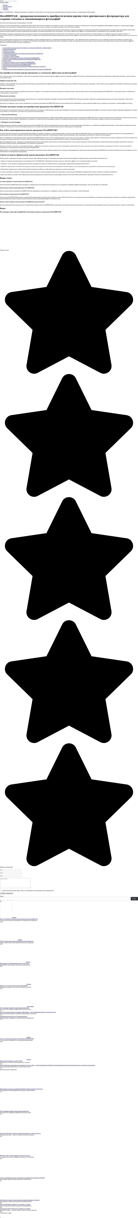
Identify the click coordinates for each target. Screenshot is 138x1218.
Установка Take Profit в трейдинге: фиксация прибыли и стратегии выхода (20, 1133)
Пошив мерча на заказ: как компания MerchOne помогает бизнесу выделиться (21, 1089)
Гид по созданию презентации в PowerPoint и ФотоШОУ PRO (17, 1038)
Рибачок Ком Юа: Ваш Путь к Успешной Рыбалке (13, 1016)
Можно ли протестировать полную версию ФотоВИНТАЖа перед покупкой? (24, 66)
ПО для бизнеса (7, 6)
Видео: (5, 68)
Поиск (2, 896)
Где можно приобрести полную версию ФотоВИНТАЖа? (19, 62)
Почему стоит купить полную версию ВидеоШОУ (14, 985)
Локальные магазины (9, 52)
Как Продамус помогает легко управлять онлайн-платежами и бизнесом (19, 1200)
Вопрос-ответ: (7, 60)
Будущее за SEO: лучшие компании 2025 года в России (15, 1155)
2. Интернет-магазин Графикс (11, 56)
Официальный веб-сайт (9, 49)
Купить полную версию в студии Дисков (11, 1061)
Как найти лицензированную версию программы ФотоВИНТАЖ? (21, 58)
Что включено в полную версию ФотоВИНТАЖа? (17, 65)
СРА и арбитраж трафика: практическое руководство (14, 1008)
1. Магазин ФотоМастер (9, 55)
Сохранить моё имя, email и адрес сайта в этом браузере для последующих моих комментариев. (28, 890)
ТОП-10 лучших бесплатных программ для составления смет (16, 941)
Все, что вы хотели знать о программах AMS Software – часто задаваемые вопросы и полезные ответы (28, 1012)
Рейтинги (5, 9)
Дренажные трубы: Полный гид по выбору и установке (15, 1208)
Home (1, 12)
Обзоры (5, 5)
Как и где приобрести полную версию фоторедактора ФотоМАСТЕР (19, 919)
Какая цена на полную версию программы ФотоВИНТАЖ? (19, 63)
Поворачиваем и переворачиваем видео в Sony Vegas (14, 963)
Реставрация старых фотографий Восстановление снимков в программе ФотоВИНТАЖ (27, 69)
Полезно (5, 8)
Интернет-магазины (8, 50)
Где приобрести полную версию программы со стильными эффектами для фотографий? (27, 48)
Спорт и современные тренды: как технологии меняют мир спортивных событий (22, 1178)
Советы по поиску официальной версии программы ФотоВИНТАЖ (21, 59)
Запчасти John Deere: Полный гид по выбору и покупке (15, 1204)
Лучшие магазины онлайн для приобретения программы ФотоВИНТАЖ (23, 53)
